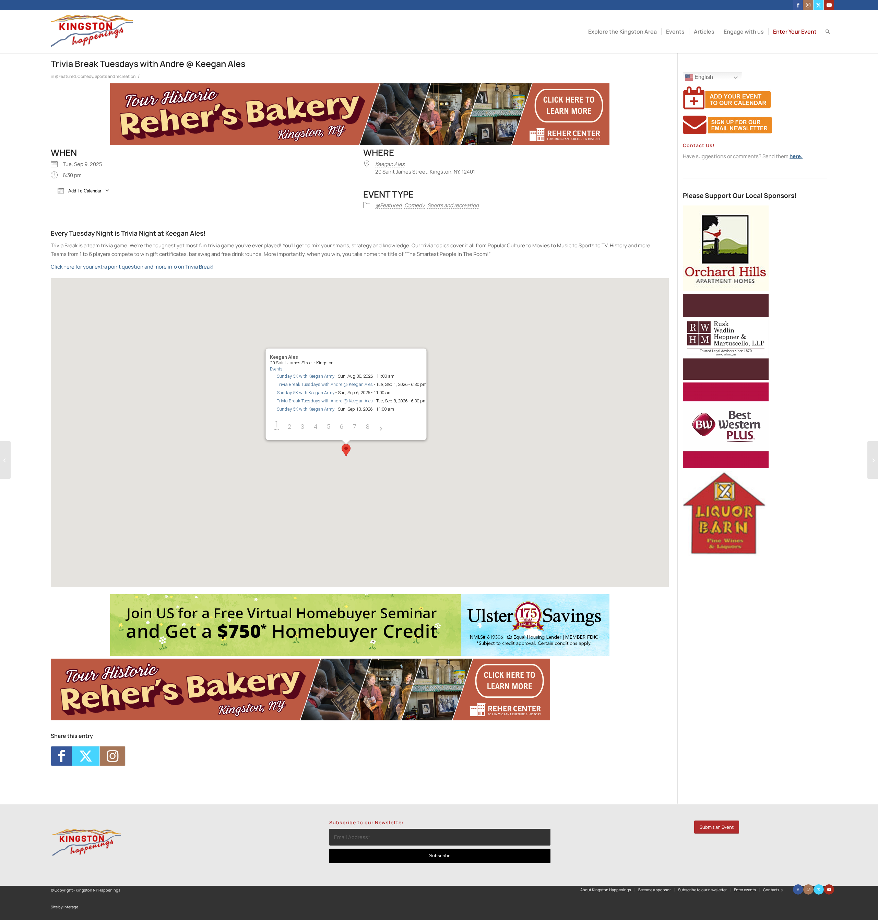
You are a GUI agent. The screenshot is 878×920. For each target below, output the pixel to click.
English (703, 77)
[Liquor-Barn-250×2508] (726, 554)
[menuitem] (622, 31)
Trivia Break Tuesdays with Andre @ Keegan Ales (325, 384)
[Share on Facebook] (61, 756)
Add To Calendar (84, 190)
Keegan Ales (390, 164)
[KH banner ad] (359, 143)
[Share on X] (85, 756)
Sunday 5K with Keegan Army (305, 376)
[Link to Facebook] (798, 5)
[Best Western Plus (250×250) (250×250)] (726, 466)
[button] (346, 450)
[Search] (827, 31)
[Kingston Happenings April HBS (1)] (359, 654)
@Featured (65, 76)
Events (276, 368)
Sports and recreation (115, 76)
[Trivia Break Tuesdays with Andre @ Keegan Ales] (5, 460)
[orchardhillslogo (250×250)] (726, 289)
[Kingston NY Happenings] (92, 31)
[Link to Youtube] (829, 5)
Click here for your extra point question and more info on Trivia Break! (133, 266)
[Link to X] (818, 5)
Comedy (85, 76)
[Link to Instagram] (808, 5)
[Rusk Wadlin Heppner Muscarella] (726, 377)
